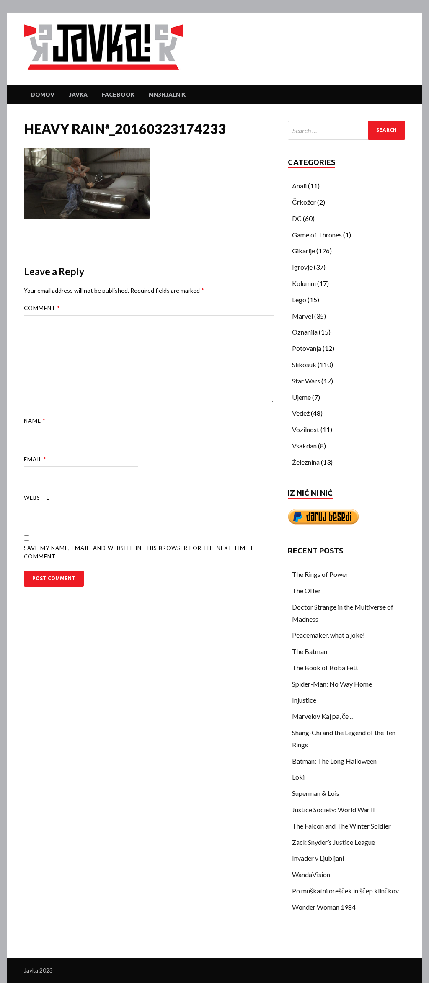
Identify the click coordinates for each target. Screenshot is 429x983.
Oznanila (305, 332)
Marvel (302, 316)
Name (34, 420)
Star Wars (306, 381)
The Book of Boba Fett (325, 668)
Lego (299, 300)
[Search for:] (346, 130)
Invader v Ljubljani (318, 858)
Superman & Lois (315, 793)
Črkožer (304, 202)
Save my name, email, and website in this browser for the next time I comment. (138, 552)
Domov (42, 94)
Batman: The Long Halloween (334, 761)
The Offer (306, 590)
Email (35, 459)
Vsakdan (304, 446)
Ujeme (301, 397)
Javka (78, 94)
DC (297, 218)
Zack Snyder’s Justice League (333, 842)
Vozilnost (305, 429)
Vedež (301, 413)
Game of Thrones (317, 235)
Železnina (306, 462)
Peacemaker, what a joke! (328, 635)
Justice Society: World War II (333, 809)
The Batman (309, 651)
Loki (298, 777)
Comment (42, 308)
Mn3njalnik (167, 94)
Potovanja (306, 348)
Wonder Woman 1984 (324, 907)
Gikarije (303, 251)
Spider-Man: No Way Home (332, 684)
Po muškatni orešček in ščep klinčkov (345, 891)
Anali (299, 186)
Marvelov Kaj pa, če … (323, 716)
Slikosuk (304, 364)
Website (37, 497)
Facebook (118, 94)
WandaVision (311, 874)
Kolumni (304, 283)
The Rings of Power (320, 574)
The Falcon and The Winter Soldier (341, 826)
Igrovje (302, 267)
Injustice (304, 700)
